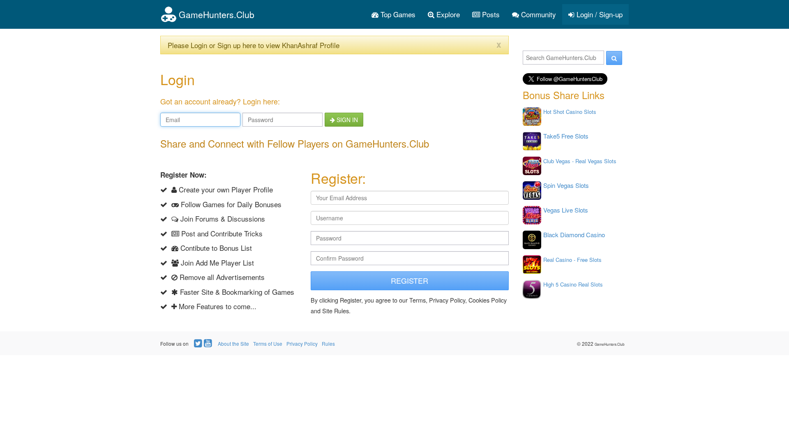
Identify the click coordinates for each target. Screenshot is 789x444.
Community (537, 14)
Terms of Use (267, 343)
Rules (328, 343)
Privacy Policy (302, 343)
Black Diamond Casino (574, 234)
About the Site (233, 343)
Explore (447, 14)
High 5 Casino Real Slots (573, 284)
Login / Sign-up (598, 14)
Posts (490, 14)
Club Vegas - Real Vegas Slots (579, 161)
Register (409, 280)
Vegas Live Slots (565, 210)
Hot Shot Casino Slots (569, 112)
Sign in (346, 120)
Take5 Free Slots (565, 136)
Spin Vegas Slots (566, 185)
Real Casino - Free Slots (572, 260)
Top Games (396, 14)
